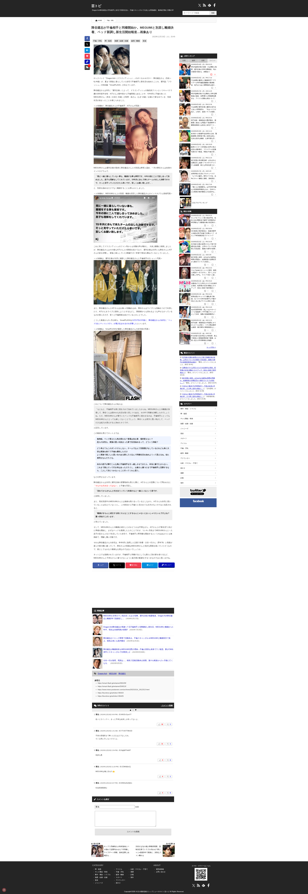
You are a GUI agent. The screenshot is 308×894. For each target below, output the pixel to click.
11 (162, 744)
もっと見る (211, 347)
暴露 (182, 473)
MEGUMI (113, 673)
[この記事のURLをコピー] (87, 61)
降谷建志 (122, 673)
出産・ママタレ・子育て (189, 463)
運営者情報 (160, 869)
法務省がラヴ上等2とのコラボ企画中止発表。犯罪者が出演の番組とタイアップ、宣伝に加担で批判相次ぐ (198, 370)
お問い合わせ (160, 872)
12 (162, 724)
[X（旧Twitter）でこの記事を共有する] (87, 44)
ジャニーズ (184, 428)
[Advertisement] (112, 589)
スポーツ (183, 438)
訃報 (182, 478)
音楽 (144, 41)
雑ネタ (182, 468)
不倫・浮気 (110, 20)
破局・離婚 (135, 41)
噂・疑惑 (108, 41)
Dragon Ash (102, 673)
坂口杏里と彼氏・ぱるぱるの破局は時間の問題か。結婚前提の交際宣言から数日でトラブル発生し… (197, 380)
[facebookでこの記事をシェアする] (87, 38)
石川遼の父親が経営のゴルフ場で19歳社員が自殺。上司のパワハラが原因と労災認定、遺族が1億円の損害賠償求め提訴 (197, 359)
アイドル (183, 443)
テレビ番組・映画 (186, 418)
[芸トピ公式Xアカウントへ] (194, 885)
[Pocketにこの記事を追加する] (87, 56)
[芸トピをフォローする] (200, 5)
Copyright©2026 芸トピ (154, 891)
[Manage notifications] (4, 890)
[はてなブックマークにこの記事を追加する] (87, 50)
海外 (182, 483)
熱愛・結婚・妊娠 (121, 41)
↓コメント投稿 (167, 705)
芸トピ (96, 6)
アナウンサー (185, 458)
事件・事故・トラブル (188, 409)
